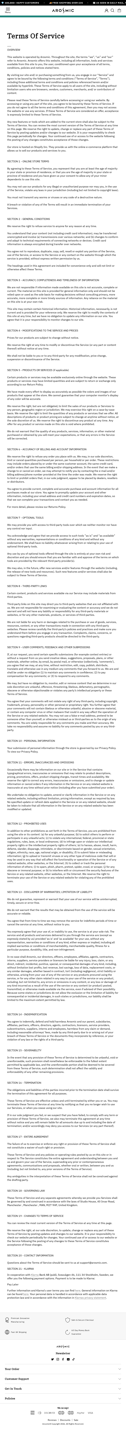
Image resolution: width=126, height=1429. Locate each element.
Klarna (35, 1274)
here (77, 1290)
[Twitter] (52, 1359)
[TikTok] (73, 1359)
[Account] (106, 10)
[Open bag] (119, 10)
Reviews (52, 1420)
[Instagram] (57, 1359)
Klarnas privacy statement (90, 1297)
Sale (76, 1420)
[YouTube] (68, 1359)
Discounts (65, 1420)
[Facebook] (63, 1359)
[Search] (112, 10)
